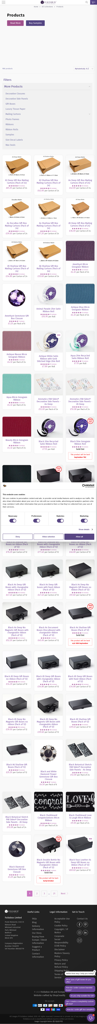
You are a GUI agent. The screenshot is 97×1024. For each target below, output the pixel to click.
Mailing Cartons (13, 114)
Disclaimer (59, 949)
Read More (15, 23)
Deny (18, 537)
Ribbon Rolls (12, 129)
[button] (13, 186)
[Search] (87, 2)
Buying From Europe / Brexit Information (39, 939)
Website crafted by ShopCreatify (49, 995)
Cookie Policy (60, 925)
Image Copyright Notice (43, 1021)
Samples (10, 134)
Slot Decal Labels (14, 140)
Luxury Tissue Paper (15, 109)
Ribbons (10, 124)
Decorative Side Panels (17, 98)
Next (63, 893)
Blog (34, 922)
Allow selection (48, 537)
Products (59, 7)
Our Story (37, 933)
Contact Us (82, 918)
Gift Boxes (10, 104)
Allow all (79, 537)
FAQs (34, 918)
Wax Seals (10, 145)
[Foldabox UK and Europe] (12, 911)
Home (36, 7)
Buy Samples (35, 23)
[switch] (36, 521)
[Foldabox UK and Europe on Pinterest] (85, 925)
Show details (84, 529)
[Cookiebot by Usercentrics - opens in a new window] (84, 486)
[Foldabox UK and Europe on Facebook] (79, 925)
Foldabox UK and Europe (53, 992)
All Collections (47, 7)
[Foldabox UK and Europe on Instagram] (79, 933)
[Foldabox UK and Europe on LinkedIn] (85, 933)
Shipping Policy (61, 970)
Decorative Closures (15, 93)
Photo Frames (12, 119)
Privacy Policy (61, 960)
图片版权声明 (58, 1021)
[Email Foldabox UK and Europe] (79, 941)
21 (54, 893)
